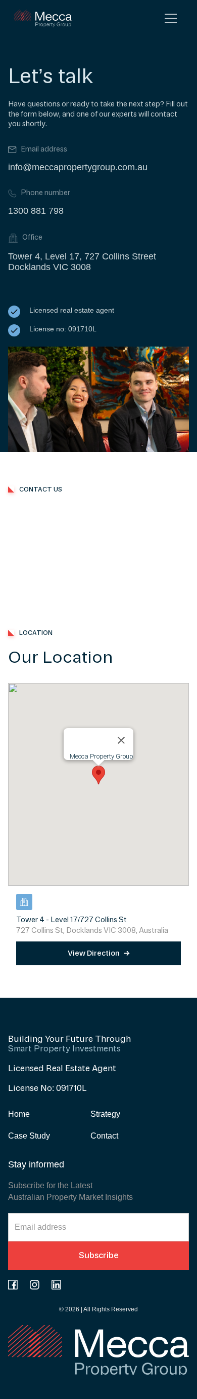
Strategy (105, 1114)
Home (19, 1114)
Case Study (29, 1135)
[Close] (121, 740)
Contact (104, 1135)
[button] (171, 18)
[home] (41, 18)
